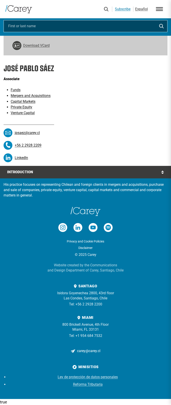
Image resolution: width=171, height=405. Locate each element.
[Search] (106, 9)
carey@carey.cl (88, 351)
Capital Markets (23, 101)
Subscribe (122, 9)
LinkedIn (21, 158)
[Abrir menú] (159, 9)
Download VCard (36, 45)
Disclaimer (85, 248)
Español (141, 9)
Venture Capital (23, 113)
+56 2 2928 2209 (28, 145)
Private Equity (21, 107)
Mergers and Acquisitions (31, 96)
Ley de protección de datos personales (88, 377)
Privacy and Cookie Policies (85, 241)
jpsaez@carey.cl (27, 133)
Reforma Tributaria (88, 384)
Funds (15, 90)
